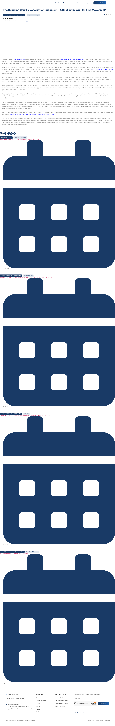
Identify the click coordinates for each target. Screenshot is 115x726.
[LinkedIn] (80, 713)
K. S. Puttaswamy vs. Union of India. (102, 69)
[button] (6, 137)
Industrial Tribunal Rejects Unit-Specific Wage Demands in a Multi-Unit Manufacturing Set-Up (26, 277)
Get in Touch (39, 712)
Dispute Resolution (60, 706)
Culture (38, 703)
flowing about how (19, 59)
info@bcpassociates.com (13, 704)
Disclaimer (107, 720)
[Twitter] (83, 713)
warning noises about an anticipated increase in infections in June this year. (32, 114)
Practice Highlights (41, 700)
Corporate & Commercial (61, 703)
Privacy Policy (90, 720)
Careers (38, 706)
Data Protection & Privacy (61, 700)
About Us (57, 3)
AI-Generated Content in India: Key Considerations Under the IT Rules (19, 139)
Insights (87, 3)
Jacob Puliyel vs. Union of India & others (73, 59)
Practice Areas (67, 3)
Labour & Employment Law (62, 698)
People (79, 3)
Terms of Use (99, 720)
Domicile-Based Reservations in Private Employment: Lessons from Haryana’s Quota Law (25, 415)
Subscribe (104, 704)
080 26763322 (11, 702)
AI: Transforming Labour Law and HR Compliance (14, 553)
